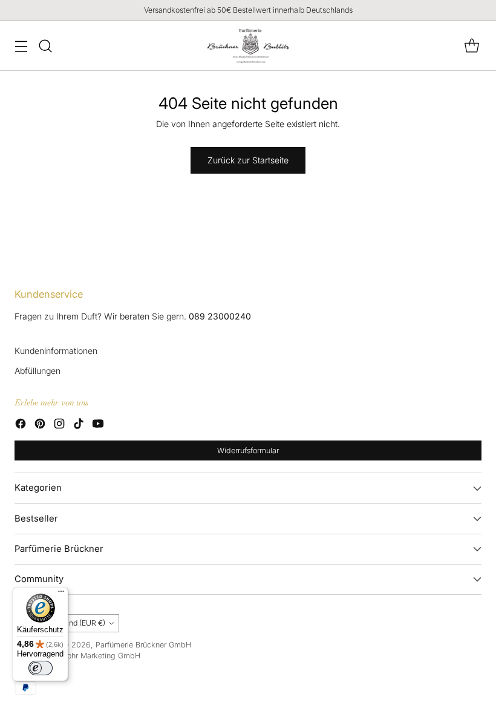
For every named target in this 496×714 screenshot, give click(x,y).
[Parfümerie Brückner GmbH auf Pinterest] (40, 425)
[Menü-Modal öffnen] (20, 45)
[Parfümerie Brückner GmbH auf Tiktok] (78, 425)
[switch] (40, 668)
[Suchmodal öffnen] (45, 45)
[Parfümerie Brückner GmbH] (248, 46)
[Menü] (61, 594)
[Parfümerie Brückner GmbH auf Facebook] (20, 425)
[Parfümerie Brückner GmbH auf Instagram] (59, 425)
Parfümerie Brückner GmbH (143, 644)
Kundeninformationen (56, 351)
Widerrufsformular (248, 450)
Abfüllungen (37, 370)
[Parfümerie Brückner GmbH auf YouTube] (98, 425)
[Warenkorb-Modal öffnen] (471, 45)
